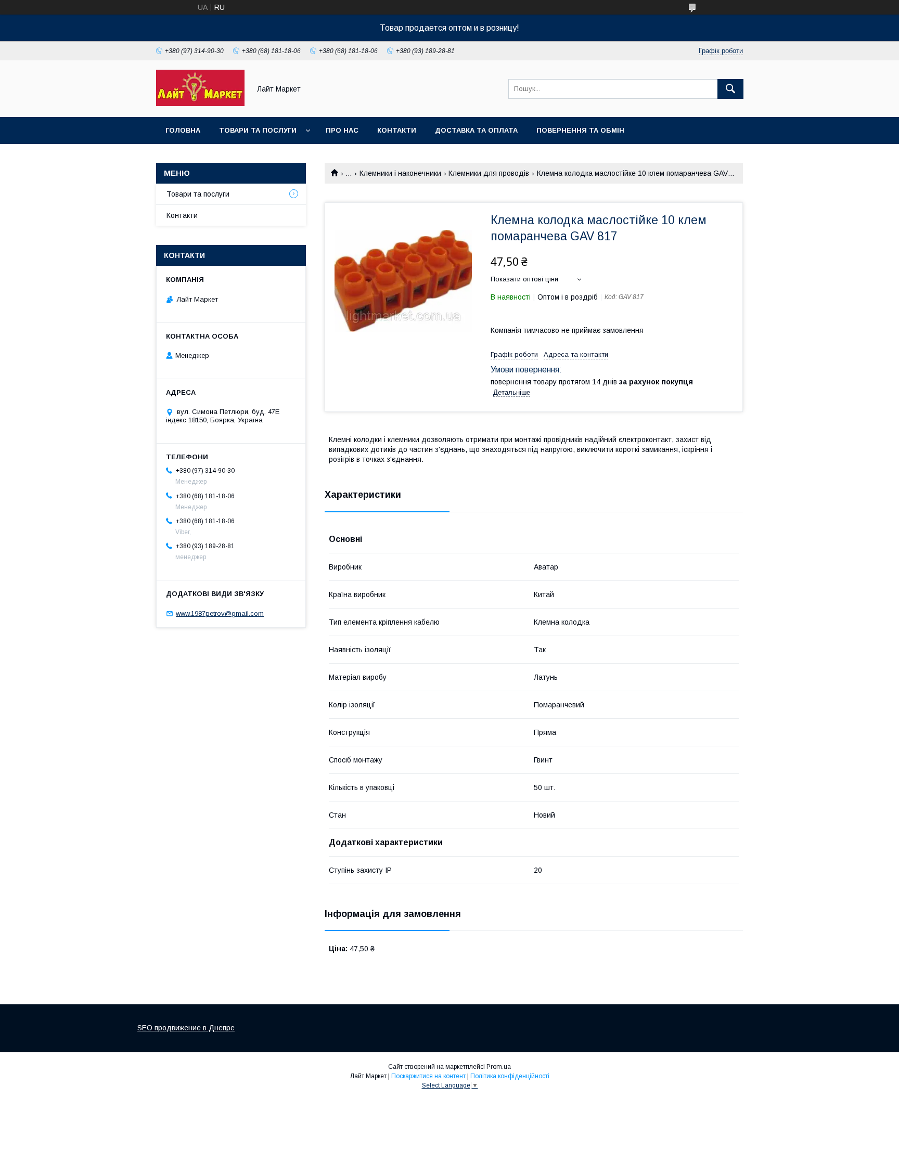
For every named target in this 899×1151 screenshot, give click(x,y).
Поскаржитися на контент (428, 1076)
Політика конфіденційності (509, 1076)
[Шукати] (730, 89)
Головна (182, 130)
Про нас (342, 130)
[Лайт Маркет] (200, 103)
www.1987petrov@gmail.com (220, 613)
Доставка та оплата (476, 130)
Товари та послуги (258, 130)
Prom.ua (498, 1066)
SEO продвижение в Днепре (186, 1028)
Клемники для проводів (488, 173)
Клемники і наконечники (400, 173)
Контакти (396, 130)
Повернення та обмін (580, 130)
